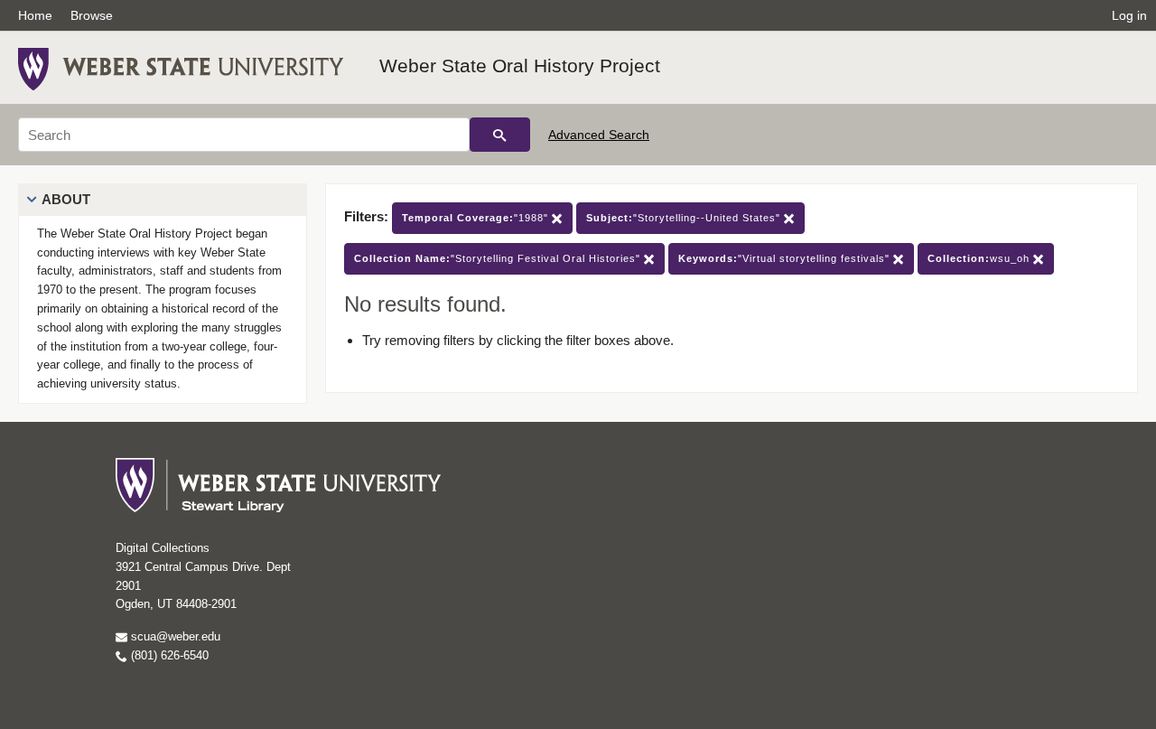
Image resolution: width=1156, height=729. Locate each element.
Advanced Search (598, 134)
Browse (91, 15)
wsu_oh (980, 258)
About (66, 199)
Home (35, 15)
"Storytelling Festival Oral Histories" (499, 258)
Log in (1129, 15)
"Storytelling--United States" (685, 217)
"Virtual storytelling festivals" (785, 258)
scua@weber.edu (173, 636)
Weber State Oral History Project (519, 65)
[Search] (500, 134)
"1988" (477, 217)
